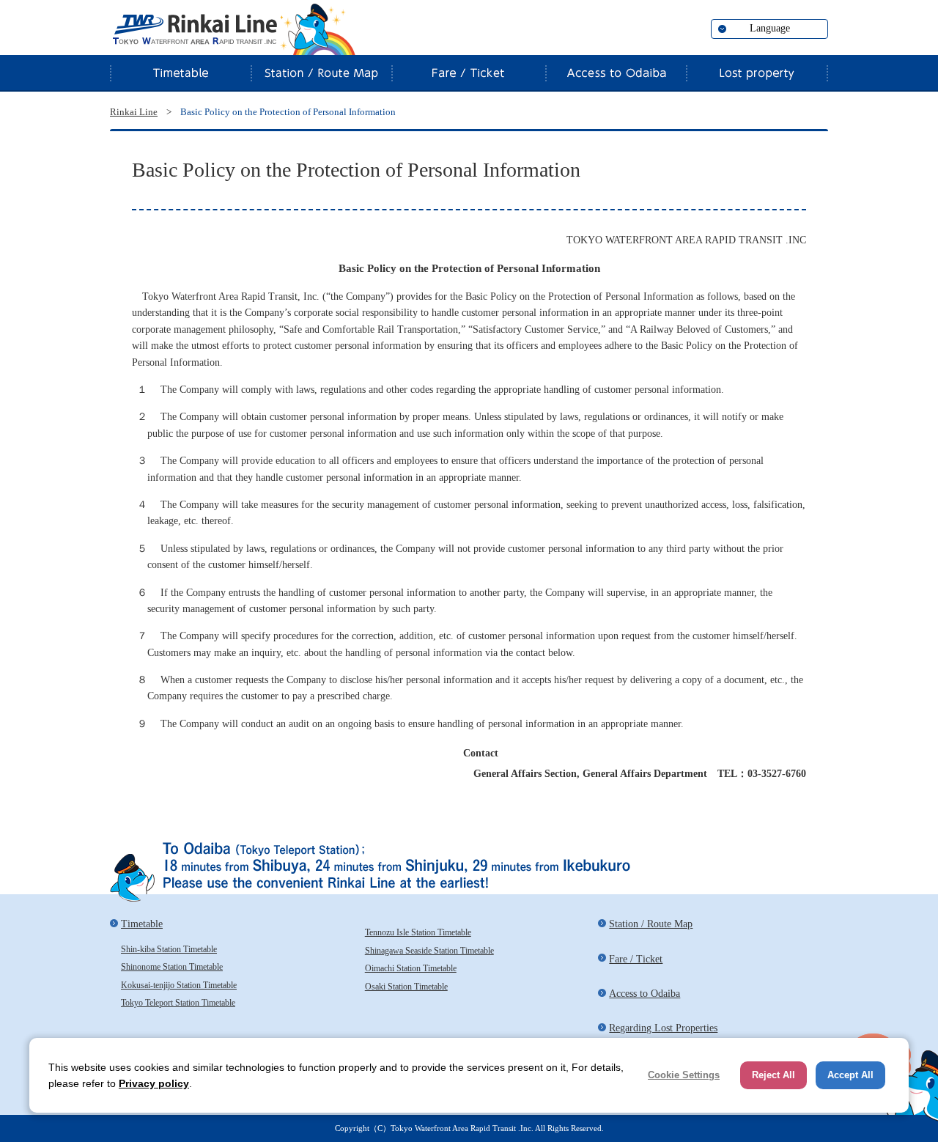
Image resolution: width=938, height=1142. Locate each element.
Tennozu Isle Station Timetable (418, 932)
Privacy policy (154, 1083)
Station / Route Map (321, 72)
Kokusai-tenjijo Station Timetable (179, 985)
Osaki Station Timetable (406, 986)
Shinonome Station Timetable (172, 967)
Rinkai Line (194, 29)
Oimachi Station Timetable (411, 968)
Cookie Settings (684, 1074)
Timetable (180, 72)
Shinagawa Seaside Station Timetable (429, 951)
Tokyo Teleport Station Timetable (178, 1003)
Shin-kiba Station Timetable (169, 949)
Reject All (773, 1074)
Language (770, 28)
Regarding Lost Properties (757, 72)
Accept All (850, 1074)
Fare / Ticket (468, 72)
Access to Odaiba (615, 72)
